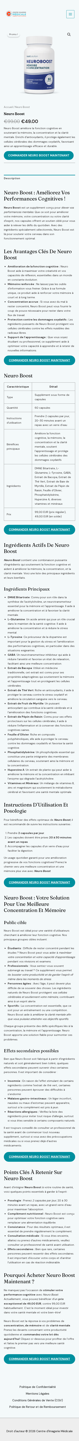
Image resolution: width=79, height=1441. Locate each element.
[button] (69, 34)
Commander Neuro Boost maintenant (38, 155)
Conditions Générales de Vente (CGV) (37, 1400)
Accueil (8, 107)
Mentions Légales (37, 1394)
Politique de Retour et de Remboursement (37, 1407)
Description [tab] (12, 178)
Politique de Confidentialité (38, 1387)
